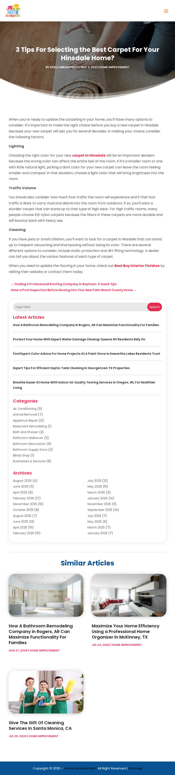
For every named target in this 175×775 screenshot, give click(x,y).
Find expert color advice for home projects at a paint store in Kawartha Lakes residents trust (86, 354)
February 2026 (23, 498)
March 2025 (96, 527)
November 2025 (99, 504)
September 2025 (100, 510)
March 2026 (96, 492)
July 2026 (94, 481)
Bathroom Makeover (28, 438)
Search (154, 307)
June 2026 (20, 486)
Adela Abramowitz (64, 67)
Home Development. (80, 768)
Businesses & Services (29, 461)
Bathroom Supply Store (30, 449)
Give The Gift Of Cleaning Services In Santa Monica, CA (40, 725)
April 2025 (20, 527)
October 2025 (23, 510)
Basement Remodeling (30, 426)
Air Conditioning (24, 409)
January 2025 (97, 533)
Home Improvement (114, 67)
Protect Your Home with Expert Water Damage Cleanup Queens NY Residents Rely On (79, 339)
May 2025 (95, 521)
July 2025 (94, 516)
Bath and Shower (25, 432)
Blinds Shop (21, 455)
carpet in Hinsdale (88, 155)
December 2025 (25, 504)
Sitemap (135, 768)
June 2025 (20, 521)
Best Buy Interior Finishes (137, 265)
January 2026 (98, 498)
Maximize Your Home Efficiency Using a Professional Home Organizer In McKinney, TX (125, 631)
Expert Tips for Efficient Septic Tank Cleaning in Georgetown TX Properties (71, 368)
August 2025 (22, 516)
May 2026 (95, 486)
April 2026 (20, 492)
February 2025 (23, 533)
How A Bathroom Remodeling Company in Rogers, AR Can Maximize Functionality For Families (86, 325)
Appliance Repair (25, 420)
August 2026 (22, 481)
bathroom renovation (29, 444)
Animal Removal (25, 414)
